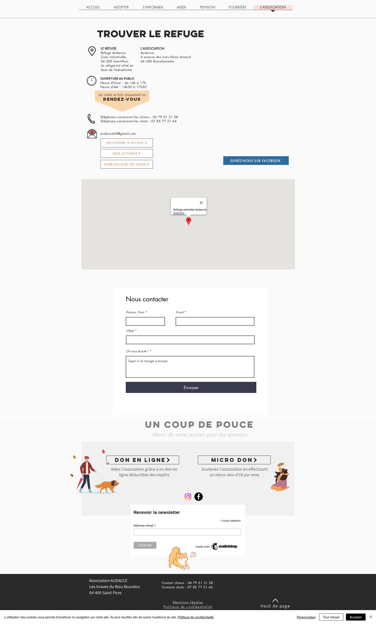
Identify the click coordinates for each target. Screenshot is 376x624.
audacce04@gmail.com (118, 133)
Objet (130, 330)
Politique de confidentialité (196, 617)
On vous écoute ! (137, 351)
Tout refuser (331, 617)
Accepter (356, 617)
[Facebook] (198, 496)
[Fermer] (370, 617)
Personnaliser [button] (306, 617)
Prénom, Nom (135, 312)
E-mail (180, 312)
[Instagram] (188, 496)
